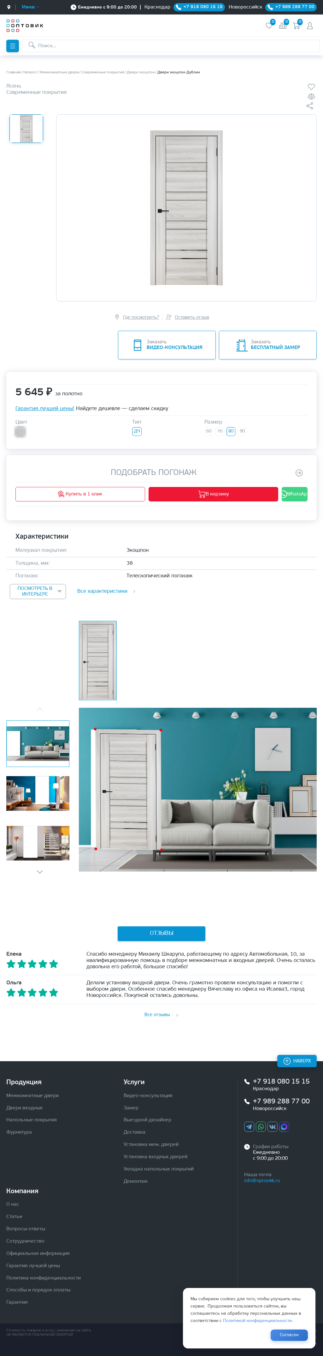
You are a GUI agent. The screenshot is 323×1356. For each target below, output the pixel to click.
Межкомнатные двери (32, 1095)
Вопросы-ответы (25, 1229)
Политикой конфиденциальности (257, 1321)
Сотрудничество (25, 1241)
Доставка (134, 1132)
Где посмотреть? (141, 317)
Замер (131, 1108)
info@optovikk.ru (262, 1181)
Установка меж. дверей (151, 1144)
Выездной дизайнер (147, 1120)
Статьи (14, 1216)
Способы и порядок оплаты (38, 1290)
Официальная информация (38, 1253)
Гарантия (17, 1302)
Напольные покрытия (31, 1120)
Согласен (289, 1335)
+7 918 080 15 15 (281, 1081)
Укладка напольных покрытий (159, 1169)
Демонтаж (136, 1181)
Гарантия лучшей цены (33, 1265)
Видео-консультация (148, 1095)
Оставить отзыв (192, 317)
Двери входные (24, 1108)
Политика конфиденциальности (43, 1278)
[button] (40, 872)
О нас (12, 1204)
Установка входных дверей (155, 1156)
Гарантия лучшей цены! (44, 408)
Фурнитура (19, 1132)
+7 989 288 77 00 (281, 1101)
